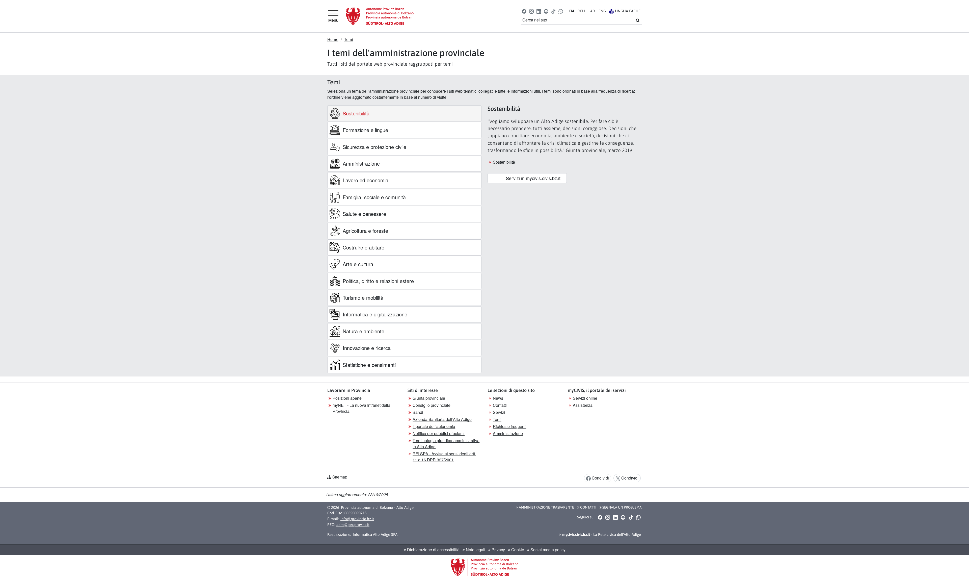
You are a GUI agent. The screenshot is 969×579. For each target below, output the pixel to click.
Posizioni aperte (347, 398)
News (498, 398)
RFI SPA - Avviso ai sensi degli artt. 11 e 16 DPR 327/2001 (444, 457)
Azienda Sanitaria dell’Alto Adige (442, 419)
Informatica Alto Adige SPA (375, 534)
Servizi (499, 412)
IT (571, 11)
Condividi (600, 478)
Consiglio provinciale (431, 405)
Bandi (418, 412)
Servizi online (585, 398)
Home (332, 39)
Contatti (500, 405)
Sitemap (339, 477)
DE (581, 11)
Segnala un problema (622, 507)
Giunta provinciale (429, 398)
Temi (348, 39)
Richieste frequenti (509, 426)
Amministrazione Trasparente (546, 507)
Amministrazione (508, 433)
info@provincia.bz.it (357, 519)
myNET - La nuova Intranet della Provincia (361, 408)
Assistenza (583, 405)
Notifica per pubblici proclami (439, 433)
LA (591, 11)
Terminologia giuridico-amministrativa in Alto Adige (446, 443)
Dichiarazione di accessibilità (433, 549)
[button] (524, 11)
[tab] (404, 113)
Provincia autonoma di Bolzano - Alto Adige (377, 507)
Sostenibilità (504, 162)
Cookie (517, 549)
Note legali (475, 549)
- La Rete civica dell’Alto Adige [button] (601, 534)
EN (602, 11)
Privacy (498, 549)
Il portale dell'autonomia (434, 426)
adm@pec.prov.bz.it (352, 524)
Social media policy (547, 549)
